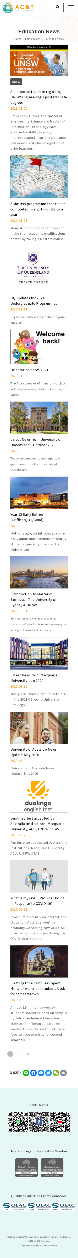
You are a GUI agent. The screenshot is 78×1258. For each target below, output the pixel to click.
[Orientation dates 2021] (39, 346)
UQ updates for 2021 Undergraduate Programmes (33, 300)
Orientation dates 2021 (29, 369)
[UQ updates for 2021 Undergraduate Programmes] (33, 268)
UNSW (16, 82)
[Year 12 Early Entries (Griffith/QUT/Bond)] (39, 492)
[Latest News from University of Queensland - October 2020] (39, 417)
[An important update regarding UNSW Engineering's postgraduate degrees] (39, 60)
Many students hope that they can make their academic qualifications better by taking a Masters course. (38, 233)
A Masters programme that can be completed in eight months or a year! (38, 209)
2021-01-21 (18, 220)
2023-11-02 (18, 108)
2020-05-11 (18, 909)
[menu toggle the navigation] (71, 7)
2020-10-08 (18, 450)
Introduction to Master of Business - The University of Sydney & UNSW (33, 599)
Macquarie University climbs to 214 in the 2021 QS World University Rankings (38, 699)
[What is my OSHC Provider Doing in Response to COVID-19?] (39, 876)
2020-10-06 (18, 525)
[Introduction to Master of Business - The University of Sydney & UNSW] (39, 572)
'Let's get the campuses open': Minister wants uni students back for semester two (37, 988)
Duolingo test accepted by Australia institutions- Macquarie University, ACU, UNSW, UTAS (37, 823)
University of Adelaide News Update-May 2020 (33, 752)
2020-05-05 (18, 1000)
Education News (54, 39)
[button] (58, 7)
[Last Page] (28, 1054)
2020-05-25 (18, 835)
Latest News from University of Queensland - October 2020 (36, 442)
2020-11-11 (18, 309)
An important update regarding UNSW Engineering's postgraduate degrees (38, 97)
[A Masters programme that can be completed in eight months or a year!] (39, 176)
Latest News (32, 39)
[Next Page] (22, 1054)
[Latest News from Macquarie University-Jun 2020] (39, 653)
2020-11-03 (18, 375)
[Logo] (17, 7)
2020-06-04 (18, 760)
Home (18, 39)
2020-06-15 (18, 686)
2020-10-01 (18, 610)
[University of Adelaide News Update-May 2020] (39, 727)
